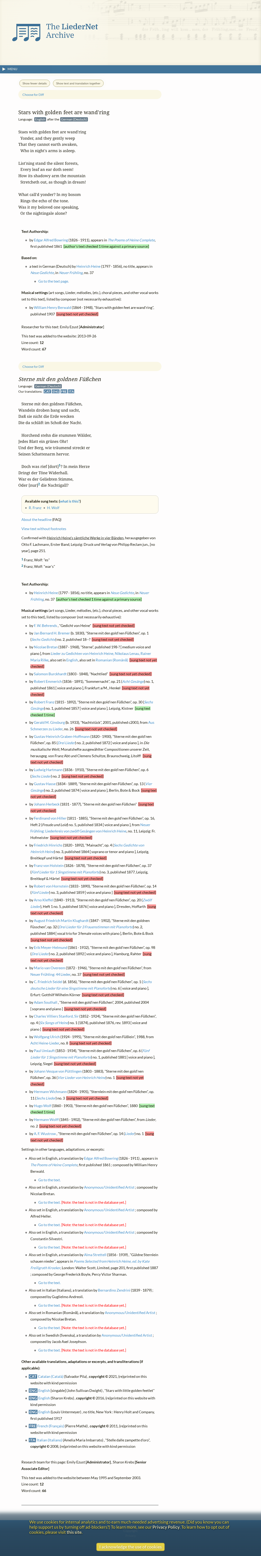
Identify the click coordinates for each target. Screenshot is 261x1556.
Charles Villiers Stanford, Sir (56, 1016)
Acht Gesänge (133, 681)
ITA (71, 391)
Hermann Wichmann (50, 1091)
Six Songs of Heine (54, 1022)
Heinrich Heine (46, 592)
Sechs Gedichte (43, 639)
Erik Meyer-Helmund (50, 947)
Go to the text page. (53, 281)
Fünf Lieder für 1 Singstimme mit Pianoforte (65, 872)
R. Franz (35, 508)
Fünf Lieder (40, 892)
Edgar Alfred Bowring (101, 1158)
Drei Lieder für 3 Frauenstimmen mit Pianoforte (96, 927)
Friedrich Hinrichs (48, 845)
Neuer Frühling (71, 273)
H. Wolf (53, 508)
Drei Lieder (66, 742)
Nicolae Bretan (46, 647)
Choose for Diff (33, 366)
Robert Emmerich (48, 681)
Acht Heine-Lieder (44, 1043)
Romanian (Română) (112, 660)
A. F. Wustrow (45, 1133)
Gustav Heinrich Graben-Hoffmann (62, 736)
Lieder (130, 1133)
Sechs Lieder (41, 776)
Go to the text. (49, 1180)
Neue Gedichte (122, 592)
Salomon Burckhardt (50, 674)
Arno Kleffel (43, 900)
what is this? (70, 501)
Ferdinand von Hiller (50, 818)
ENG (55, 391)
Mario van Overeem (49, 968)
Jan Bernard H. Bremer (52, 633)
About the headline (36, 519)
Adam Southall (45, 1002)
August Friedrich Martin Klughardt (61, 920)
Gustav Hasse (45, 783)
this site (74, 1532)
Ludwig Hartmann (48, 770)
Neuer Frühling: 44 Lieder (50, 974)
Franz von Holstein (49, 865)
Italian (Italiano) (49, 1440)
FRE (64, 391)
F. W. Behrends (45, 625)
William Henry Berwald (52, 307)
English (72, 660)
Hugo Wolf (42, 1105)
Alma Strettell (95, 1255)
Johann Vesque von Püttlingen (58, 1071)
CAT (47, 391)
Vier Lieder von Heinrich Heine (82, 1077)
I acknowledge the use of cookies (130, 1546)
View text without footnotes (43, 528)
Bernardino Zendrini (114, 1290)
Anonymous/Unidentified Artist (109, 1187)
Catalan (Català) (50, 1376)
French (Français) (50, 1426)
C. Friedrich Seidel (48, 982)
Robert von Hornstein (51, 886)
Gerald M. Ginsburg (49, 722)
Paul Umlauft (44, 1051)
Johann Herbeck (47, 804)
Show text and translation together (78, 83)
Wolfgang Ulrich (47, 1036)
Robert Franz (44, 702)
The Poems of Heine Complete (53, 1165)
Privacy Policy (166, 1526)
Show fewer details (34, 83)
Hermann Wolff (46, 1119)
